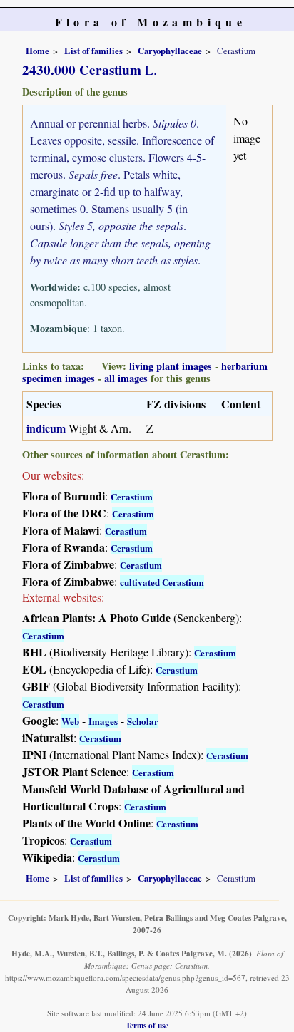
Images (103, 721)
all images (126, 378)
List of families (93, 50)
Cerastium (132, 496)
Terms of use (147, 1025)
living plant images (170, 365)
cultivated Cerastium (162, 582)
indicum (46, 428)
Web (70, 721)
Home (37, 50)
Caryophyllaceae (170, 50)
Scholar (142, 721)
